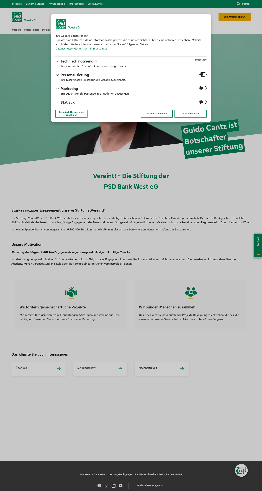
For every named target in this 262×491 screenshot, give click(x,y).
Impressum (96, 48)
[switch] (203, 74)
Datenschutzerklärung (69, 48)
